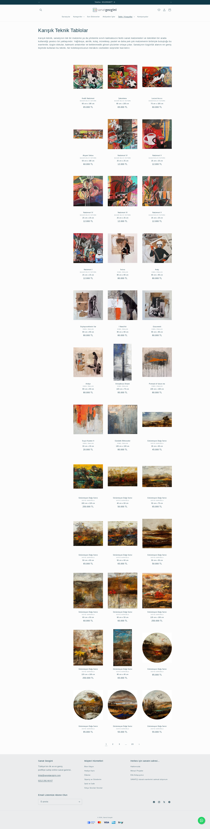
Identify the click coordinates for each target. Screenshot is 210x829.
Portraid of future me (157, 384)
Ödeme (87, 775)
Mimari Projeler (137, 771)
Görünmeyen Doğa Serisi (157, 441)
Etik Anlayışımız (137, 775)
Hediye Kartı (89, 771)
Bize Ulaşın (89, 766)
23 (132, 744)
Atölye (88, 384)
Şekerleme (122, 98)
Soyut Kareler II (88, 441)
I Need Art (123, 327)
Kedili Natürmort (88, 98)
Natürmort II (157, 212)
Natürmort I (88, 269)
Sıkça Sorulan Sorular (93, 788)
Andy (157, 269)
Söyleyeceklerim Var (88, 327)
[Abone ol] (79, 802)
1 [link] (106, 744)
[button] (41, 10)
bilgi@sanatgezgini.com (49, 775)
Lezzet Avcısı (157, 98)
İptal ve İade (89, 784)
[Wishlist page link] (159, 10)
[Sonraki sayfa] (139, 744)
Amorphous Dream (122, 384)
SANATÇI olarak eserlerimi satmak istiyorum (149, 779)
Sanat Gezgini (108, 817)
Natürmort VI (122, 155)
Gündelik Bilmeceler (122, 441)
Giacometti (157, 327)
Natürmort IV (88, 212)
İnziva (122, 269)
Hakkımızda (135, 766)
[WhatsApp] (201, 820)
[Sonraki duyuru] (171, 2)
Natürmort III (123, 212)
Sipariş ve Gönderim (92, 779)
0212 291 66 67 (45, 781)
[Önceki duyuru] (39, 2)
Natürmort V (157, 155)
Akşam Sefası (88, 155)
